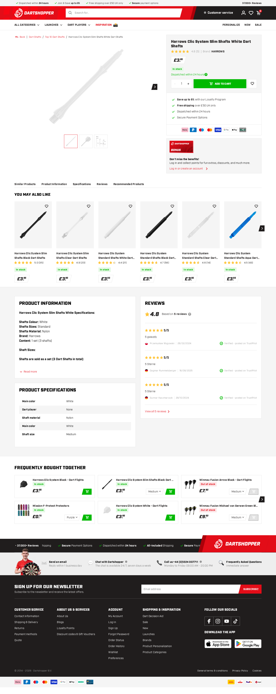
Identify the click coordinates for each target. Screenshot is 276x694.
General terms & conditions (212, 670)
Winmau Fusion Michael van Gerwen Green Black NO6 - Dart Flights (228, 506)
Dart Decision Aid (153, 616)
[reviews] (189, 314)
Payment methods (25, 634)
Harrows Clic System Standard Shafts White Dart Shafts (115, 256)
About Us (62, 616)
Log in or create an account (186, 168)
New (145, 628)
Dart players (77, 25)
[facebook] (208, 621)
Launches (52, 25)
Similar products (24, 184)
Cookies (257, 670)
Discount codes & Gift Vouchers (76, 634)
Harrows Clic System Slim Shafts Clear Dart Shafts (72, 256)
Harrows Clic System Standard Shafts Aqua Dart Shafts (241, 256)
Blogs (60, 622)
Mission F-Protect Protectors (51, 506)
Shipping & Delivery (26, 622)
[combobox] (125, 13)
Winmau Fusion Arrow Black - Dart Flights (225, 480)
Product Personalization (157, 646)
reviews (102, 184)
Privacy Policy (240, 670)
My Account (115, 616)
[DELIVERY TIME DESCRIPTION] (205, 74)
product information (54, 184)
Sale (145, 622)
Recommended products (128, 184)
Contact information (26, 616)
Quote (18, 640)
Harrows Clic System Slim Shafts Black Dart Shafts (30, 256)
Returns (19, 628)
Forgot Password (118, 634)
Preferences (116, 658)
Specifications (82, 184)
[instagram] (217, 621)
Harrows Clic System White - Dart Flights (141, 506)
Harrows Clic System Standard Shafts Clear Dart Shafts (199, 256)
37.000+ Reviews (252, 3)
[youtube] (226, 621)
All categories (25, 25)
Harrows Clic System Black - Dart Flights (58, 480)
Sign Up (113, 628)
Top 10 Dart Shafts (55, 37)
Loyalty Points (65, 628)
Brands (147, 640)
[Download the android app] (248, 643)
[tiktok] (235, 621)
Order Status (116, 640)
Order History (116, 646)
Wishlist (113, 652)
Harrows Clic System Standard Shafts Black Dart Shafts (157, 256)
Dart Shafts (35, 37)
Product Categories (155, 652)
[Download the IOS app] (218, 643)
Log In (112, 622)
